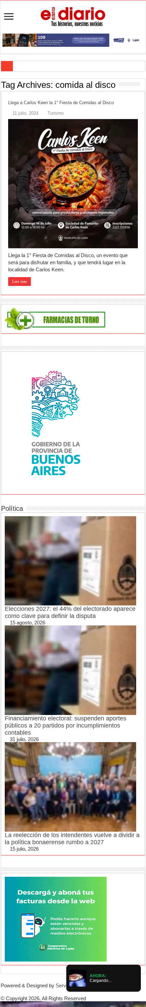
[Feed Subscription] (143, 84)
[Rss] (62, 992)
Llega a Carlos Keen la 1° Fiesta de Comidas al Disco (61, 102)
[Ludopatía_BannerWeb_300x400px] (56, 422)
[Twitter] (73, 992)
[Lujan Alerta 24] (73, 39)
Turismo (55, 113)
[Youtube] (78, 992)
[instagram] (84, 992)
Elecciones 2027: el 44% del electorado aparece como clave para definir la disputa (70, 612)
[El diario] (73, 15)
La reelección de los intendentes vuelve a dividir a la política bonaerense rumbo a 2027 (72, 839)
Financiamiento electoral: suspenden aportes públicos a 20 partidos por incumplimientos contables (65, 725)
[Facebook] (68, 992)
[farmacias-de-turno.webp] (56, 318)
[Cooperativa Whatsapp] (56, 919)
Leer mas (19, 281)
